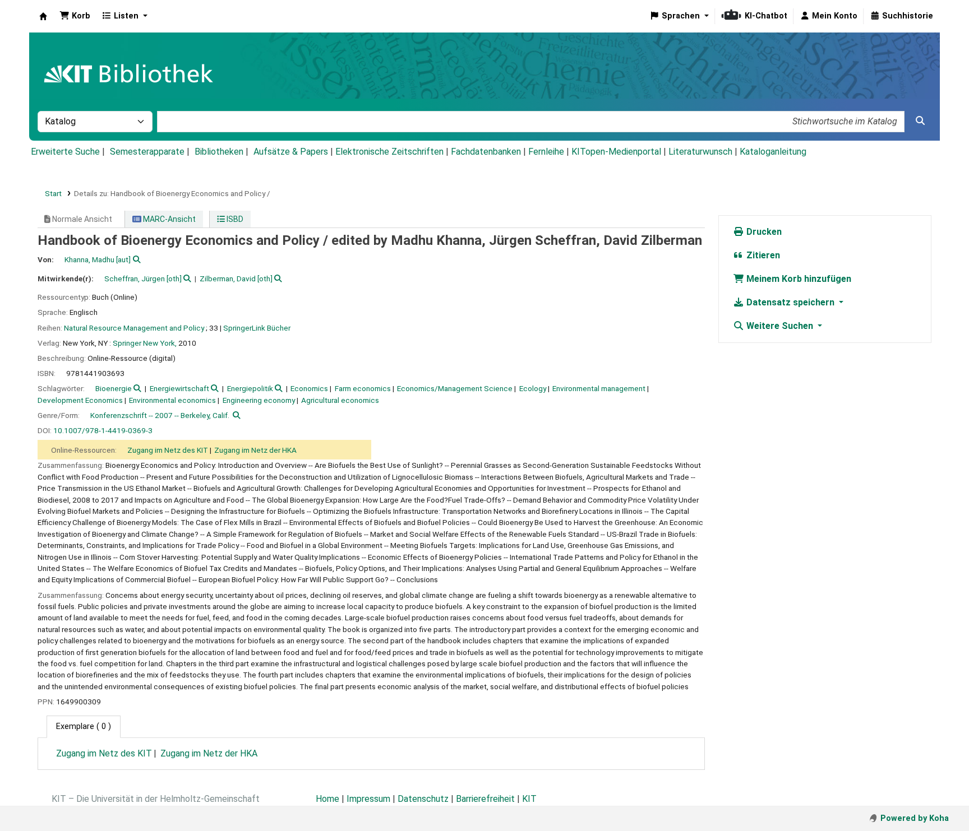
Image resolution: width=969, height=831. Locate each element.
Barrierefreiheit (485, 798)
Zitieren (762, 255)
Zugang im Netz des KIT (167, 449)
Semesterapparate (147, 151)
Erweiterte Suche (65, 151)
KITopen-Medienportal (616, 151)
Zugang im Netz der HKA (255, 449)
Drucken (763, 231)
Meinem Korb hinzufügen (797, 278)
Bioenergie (113, 388)
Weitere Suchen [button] (779, 326)
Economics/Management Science (455, 388)
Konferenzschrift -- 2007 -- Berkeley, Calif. (159, 415)
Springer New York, (145, 342)
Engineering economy (259, 400)
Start (53, 193)
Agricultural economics (340, 400)
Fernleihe (546, 151)
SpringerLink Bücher (256, 327)
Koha (43, 16)
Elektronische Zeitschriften (389, 151)
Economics (309, 388)
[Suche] (920, 121)
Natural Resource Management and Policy (134, 327)
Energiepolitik (250, 388)
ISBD (234, 219)
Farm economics (363, 388)
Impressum (368, 798)
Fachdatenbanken (486, 151)
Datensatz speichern (790, 302)
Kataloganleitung (773, 151)
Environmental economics (172, 400)
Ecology (532, 388)
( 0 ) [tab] (83, 726)
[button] (75, 16)
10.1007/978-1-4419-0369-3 (103, 430)
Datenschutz (423, 798)
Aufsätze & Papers (290, 151)
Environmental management (598, 388)
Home (327, 798)
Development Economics (80, 400)
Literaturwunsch (700, 151)
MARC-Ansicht (168, 219)
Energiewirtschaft (179, 388)
